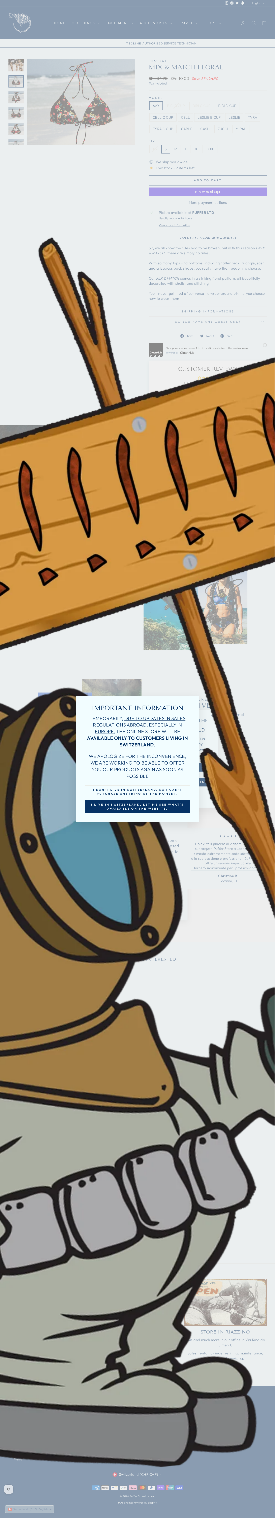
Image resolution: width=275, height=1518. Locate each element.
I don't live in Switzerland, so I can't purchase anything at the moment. (137, 792)
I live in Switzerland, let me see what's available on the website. (137, 806)
